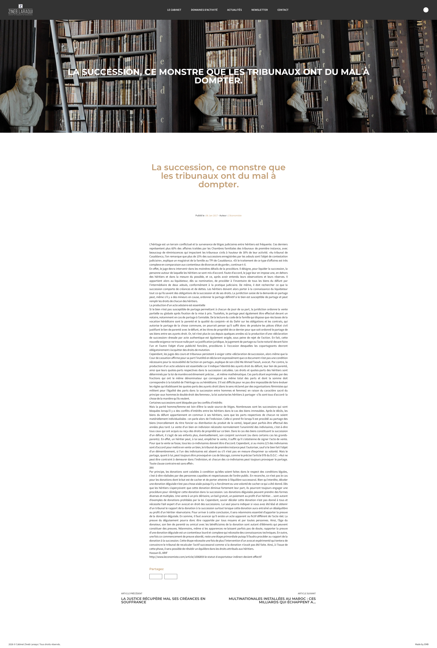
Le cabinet (174, 9)
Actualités (234, 9)
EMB (426, 644)
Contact (282, 9)
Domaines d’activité (204, 9)
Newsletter (259, 9)
